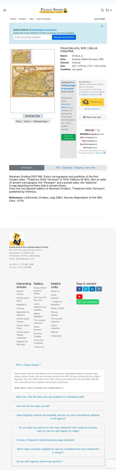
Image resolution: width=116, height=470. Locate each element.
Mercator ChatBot (38, 334)
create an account (88, 94)
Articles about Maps (23, 299)
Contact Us (39, 347)
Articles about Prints (23, 326)
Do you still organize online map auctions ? (40, 461)
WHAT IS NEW (57, 308)
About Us (55, 291)
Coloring (20, 308)
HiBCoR (54, 332)
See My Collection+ (92, 109)
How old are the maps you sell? (33, 406)
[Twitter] (86, 288)
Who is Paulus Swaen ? (28, 364)
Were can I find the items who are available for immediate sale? (50, 396)
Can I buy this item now (40, 298)
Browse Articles (20, 292)
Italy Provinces (43, 19)
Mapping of (22, 304)
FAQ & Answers (37, 328)
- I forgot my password (56, 303)
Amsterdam (56, 336)
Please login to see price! (44, 30)
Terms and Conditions (38, 341)
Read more (100, 153)
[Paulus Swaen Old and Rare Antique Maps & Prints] (53, 10)
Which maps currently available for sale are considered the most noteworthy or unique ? (58, 451)
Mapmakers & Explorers (23, 313)
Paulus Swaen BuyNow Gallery (40, 291)
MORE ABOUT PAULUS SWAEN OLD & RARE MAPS (37, 388)
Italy (31, 19)
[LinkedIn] (92, 288)
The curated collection (39, 321)
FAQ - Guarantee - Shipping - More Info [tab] (75, 167)
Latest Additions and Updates (40, 307)
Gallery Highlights (38, 315)
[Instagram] (99, 288)
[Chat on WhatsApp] (87, 302)
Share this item (93, 117)
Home (13, 19)
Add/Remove (95, 102)
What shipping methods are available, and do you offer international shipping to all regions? (58, 417)
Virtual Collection (55, 326)
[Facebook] (79, 288)
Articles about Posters (23, 320)
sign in (102, 92)
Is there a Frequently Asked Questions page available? (45, 440)
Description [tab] (27, 167)
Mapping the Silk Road (22, 342)
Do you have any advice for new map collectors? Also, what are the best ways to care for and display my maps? (58, 429)
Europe (22, 19)
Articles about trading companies (23, 335)
